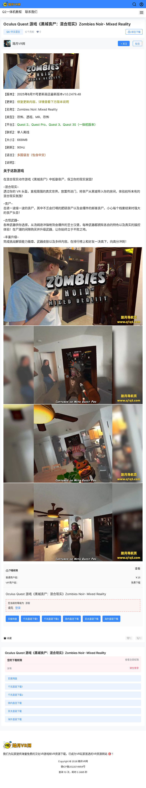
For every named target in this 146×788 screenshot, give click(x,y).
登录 (18, 607)
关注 (125, 43)
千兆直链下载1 (30, 618)
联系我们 (31, 12)
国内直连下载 (72, 618)
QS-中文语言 (13, 31)
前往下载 (135, 32)
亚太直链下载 (91, 618)
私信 (137, 43)
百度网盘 (12, 618)
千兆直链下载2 (51, 618)
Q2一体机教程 (12, 12)
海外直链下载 (111, 618)
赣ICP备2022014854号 (73, 766)
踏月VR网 (82, 761)
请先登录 (134, 668)
